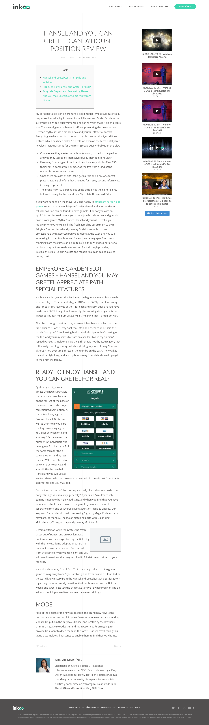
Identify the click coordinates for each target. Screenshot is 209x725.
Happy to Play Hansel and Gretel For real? (67, 87)
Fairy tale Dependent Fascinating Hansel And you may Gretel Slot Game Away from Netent (67, 96)
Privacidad (106, 707)
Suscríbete (185, 6)
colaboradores (159, 6)
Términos (91, 707)
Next (117, 646)
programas (115, 6)
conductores (136, 6)
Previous (42, 646)
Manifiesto (75, 707)
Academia (135, 707)
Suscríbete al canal (159, 213)
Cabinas (121, 707)
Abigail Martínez (87, 57)
